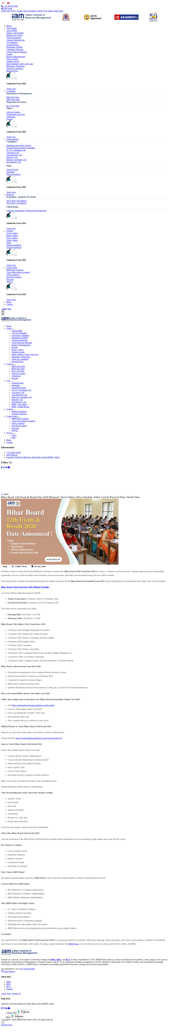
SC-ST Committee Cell (16, 150)
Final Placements (13, 174)
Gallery (40, 11)
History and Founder (15, 33)
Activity (9, 231)
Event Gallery (12, 233)
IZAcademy (49, 11)
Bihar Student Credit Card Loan (19, 64)
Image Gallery (12, 235)
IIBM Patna (73, 944)
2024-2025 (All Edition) (16, 203)
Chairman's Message (15, 49)
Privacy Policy (12, 59)
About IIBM (11, 30)
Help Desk (58, 11)
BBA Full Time (12, 97)
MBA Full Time (13, 100)
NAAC (9, 433)
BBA (8, 984)
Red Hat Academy (14, 277)
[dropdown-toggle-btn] (15, 364)
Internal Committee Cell (16, 160)
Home (8, 26)
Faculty (9, 54)
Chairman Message (20, 340)
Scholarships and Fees (15, 114)
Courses (10, 364)
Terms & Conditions (14, 68)
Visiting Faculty (13, 61)
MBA (8, 982)
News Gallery (12, 238)
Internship (10, 172)
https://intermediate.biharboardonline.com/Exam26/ (33, 705)
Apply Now (6, 309)
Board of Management (15, 57)
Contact (9, 304)
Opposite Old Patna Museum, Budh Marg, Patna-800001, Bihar (33, 457)
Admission (10, 117)
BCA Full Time (12, 106)
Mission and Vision (14, 35)
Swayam (10, 279)
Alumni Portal (12, 169)
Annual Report (12, 45)
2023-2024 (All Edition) (16, 201)
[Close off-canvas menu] (3, 314)
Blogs (8, 302)
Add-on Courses (13, 112)
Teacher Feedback (14, 247)
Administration (12, 139)
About (9, 328)
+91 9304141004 (13, 452)
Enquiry (9, 119)
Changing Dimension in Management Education (26, 211)
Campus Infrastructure (15, 40)
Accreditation (12, 42)
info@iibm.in (11, 455)
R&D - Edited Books (20, 407)
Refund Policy (12, 71)
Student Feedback (13, 245)
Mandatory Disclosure (15, 66)
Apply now (11, 89)
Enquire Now (6, 1025)
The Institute (11, 28)
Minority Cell (12, 157)
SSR (13, 437)
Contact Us (16, 993)
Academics (11, 91)
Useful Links (11, 267)
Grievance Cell (12, 152)
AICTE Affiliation (19, 333)
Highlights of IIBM (14, 47)
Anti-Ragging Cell (14, 155)
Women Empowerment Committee (20, 148)
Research (10, 194)
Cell (8, 380)
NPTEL (9, 282)
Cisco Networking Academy (18, 272)
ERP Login (5, 11)
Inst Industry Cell (13, 162)
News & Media (30, 11)
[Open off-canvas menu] (3, 311)
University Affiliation (20, 335)
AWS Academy (12, 275)
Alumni (20, 11)
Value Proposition (13, 38)
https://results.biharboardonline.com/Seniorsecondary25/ (39, 738)
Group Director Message (16, 52)
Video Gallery (12, 240)
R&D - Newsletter (19, 404)
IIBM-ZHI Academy (15, 270)
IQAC (13, 11)
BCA (8, 987)
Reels (8, 243)
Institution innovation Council (18, 145)
